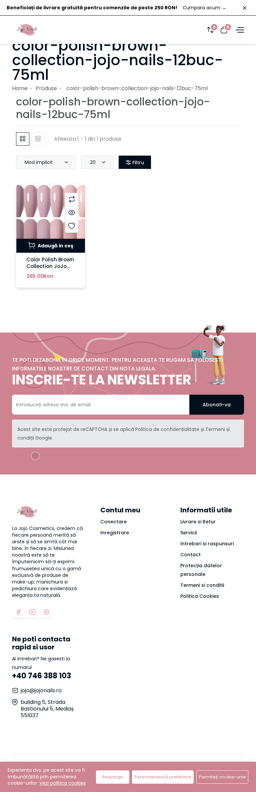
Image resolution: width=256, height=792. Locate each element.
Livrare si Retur (198, 521)
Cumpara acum (204, 7)
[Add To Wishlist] (71, 226)
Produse (46, 88)
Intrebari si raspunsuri (207, 543)
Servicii (188, 532)
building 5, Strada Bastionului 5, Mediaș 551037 (47, 708)
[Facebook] (18, 612)
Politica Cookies (199, 596)
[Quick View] (71, 212)
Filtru (137, 162)
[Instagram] (46, 612)
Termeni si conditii (202, 585)
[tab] (22, 139)
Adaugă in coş (55, 245)
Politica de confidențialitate (167, 429)
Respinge (112, 777)
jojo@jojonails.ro (41, 690)
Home (20, 88)
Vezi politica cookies (62, 783)
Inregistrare (114, 532)
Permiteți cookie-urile (222, 777)
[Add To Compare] (71, 199)
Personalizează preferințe (162, 777)
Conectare (113, 521)
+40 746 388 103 (41, 676)
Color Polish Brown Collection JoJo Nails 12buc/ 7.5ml (50, 266)
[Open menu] (239, 29)
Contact (190, 554)
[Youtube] (32, 612)
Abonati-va (217, 404)
